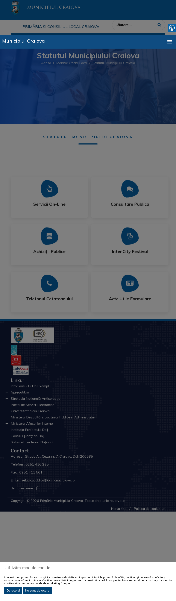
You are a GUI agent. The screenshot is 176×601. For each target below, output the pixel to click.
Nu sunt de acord (37, 590)
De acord (13, 590)
